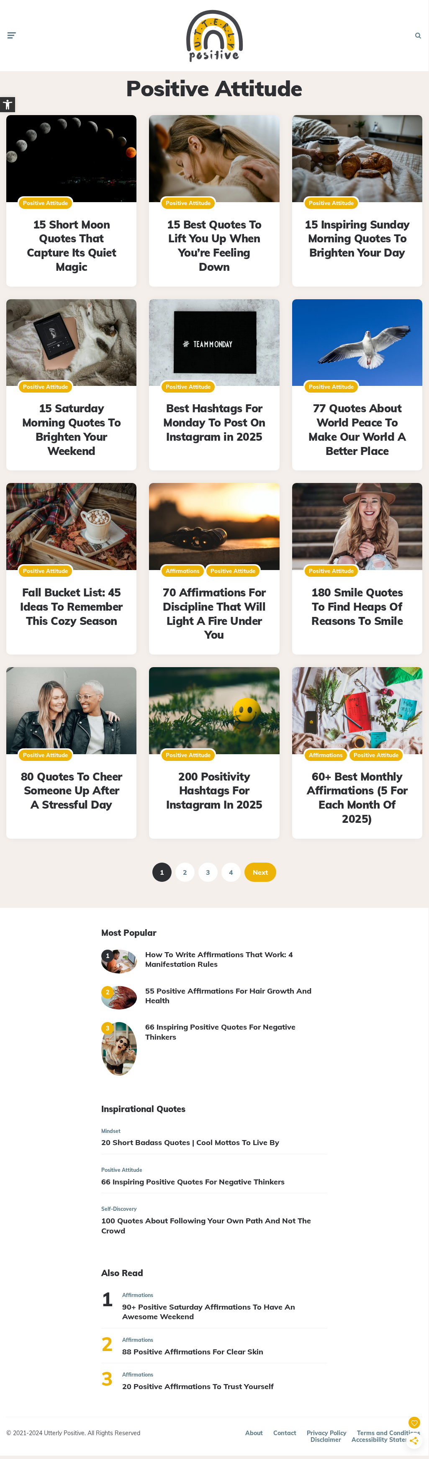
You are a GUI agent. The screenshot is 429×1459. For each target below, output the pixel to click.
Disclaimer (326, 1440)
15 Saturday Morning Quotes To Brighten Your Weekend (71, 429)
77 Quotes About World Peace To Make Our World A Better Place (357, 429)
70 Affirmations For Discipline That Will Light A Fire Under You (214, 614)
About (254, 1433)
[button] (7, 104)
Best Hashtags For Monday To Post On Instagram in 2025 (214, 422)
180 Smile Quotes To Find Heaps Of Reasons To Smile (357, 607)
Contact (284, 1433)
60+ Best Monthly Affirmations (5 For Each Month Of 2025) (357, 798)
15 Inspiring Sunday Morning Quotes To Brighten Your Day (357, 239)
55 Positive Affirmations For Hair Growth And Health (228, 995)
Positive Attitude (45, 203)
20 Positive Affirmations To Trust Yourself (198, 1386)
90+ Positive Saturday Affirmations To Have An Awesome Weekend (208, 1311)
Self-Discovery (119, 1209)
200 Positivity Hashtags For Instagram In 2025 (214, 791)
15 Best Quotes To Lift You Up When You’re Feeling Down (214, 246)
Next (260, 872)
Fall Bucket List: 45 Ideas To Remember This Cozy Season (71, 607)
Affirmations (183, 571)
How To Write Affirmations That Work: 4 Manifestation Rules (219, 959)
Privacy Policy (327, 1433)
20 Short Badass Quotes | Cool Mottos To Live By (190, 1142)
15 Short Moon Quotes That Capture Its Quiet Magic (71, 246)
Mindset (111, 1131)
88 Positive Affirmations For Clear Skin (192, 1351)
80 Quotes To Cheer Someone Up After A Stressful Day (71, 791)
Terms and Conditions (388, 1433)
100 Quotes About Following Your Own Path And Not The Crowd (206, 1225)
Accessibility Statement (386, 1440)
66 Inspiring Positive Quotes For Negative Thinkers (220, 1031)
